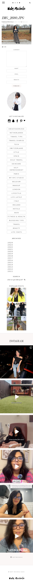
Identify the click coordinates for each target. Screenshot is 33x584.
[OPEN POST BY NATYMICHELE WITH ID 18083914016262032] (16, 396)
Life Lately (16, 197)
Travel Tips (17, 136)
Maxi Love (25, 22)
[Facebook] (4, 47)
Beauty (16, 228)
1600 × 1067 (17, 22)
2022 (10, 247)
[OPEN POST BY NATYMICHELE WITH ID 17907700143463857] (16, 431)
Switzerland (16, 148)
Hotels (16, 209)
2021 (10, 249)
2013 (10, 267)
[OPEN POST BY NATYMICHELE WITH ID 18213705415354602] (16, 361)
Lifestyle (16, 193)
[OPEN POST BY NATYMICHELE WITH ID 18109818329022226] (16, 466)
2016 (10, 260)
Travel (16, 224)
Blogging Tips (16, 220)
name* (17, 68)
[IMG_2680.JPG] (16, 34)
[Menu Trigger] (3, 2)
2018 (10, 256)
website (16, 79)
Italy (16, 201)
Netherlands (16, 133)
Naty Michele (16, 9)
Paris (16, 174)
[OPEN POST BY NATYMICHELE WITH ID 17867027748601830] (16, 536)
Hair (16, 212)
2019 (10, 254)
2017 (10, 258)
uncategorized (16, 129)
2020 (10, 251)
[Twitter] (2, 47)
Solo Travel (16, 160)
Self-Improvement (16, 169)
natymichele (16, 347)
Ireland (16, 205)
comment (16, 49)
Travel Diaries (16, 140)
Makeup (16, 185)
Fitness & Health (16, 216)
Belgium (16, 181)
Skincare (16, 164)
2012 (10, 269)
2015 (10, 262)
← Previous (5, 23)
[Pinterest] (5, 47)
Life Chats (16, 232)
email (16, 74)
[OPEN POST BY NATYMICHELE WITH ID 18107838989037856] (16, 501)
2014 (10, 265)
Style (16, 152)
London (16, 189)
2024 (10, 243)
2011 (10, 271)
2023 (10, 245)
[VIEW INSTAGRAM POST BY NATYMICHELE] (31, 376)
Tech (16, 144)
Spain (16, 156)
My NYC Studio (16, 177)
